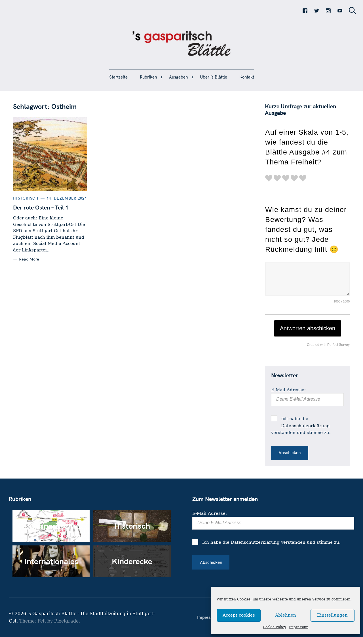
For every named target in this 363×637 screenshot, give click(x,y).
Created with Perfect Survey (328, 345)
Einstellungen (332, 615)
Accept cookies (239, 615)
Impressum (298, 627)
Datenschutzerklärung (305, 425)
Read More (29, 259)
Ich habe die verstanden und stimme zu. (301, 425)
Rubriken (148, 77)
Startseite (118, 77)
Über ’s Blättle (213, 77)
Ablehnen (285, 615)
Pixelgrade (66, 621)
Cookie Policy (274, 627)
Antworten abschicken (307, 328)
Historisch (26, 198)
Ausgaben (178, 77)
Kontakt (246, 77)
